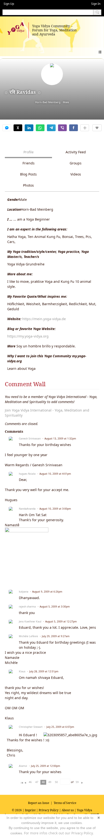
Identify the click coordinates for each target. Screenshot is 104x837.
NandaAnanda (27, 508)
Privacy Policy (49, 810)
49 (49, 782)
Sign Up (9, 4)
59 (77, 782)
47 (36, 782)
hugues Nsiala (27, 473)
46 (30, 782)
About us (68, 810)
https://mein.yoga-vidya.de (44, 319)
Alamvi (23, 766)
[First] (22, 782)
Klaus (22, 671)
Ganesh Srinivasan (30, 438)
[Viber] (62, 127)
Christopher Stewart (31, 727)
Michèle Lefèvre (28, 636)
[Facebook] (73, 127)
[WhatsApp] (40, 127)
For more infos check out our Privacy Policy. (59, 833)
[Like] (97, 127)
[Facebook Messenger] (6, 127)
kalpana (23, 591)
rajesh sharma (27, 606)
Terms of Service (65, 803)
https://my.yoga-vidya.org (28, 336)
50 (56, 782)
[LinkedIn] (29, 127)
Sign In (95, 4)
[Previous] (25, 782)
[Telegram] (51, 127)
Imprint (30, 810)
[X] (18, 127)
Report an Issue (38, 803)
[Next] (82, 782)
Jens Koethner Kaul (30, 621)
